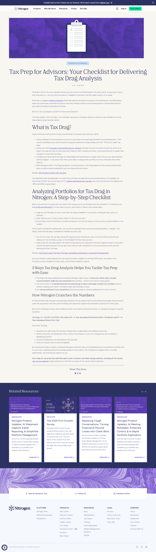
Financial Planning (77, 63)
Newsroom (134, 515)
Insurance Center (66, 529)
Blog (85, 511)
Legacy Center (65, 522)
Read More (68, 457)
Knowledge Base (90, 525)
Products (64, 508)
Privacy (110, 511)
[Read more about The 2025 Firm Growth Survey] (60, 405)
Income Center (65, 518)
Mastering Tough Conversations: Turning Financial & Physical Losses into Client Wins (95, 426)
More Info (33, 457)
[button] (135, 9)
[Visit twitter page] (146, 547)
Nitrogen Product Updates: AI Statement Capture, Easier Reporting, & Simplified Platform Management (25, 427)
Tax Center (64, 525)
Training (87, 522)
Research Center (66, 515)
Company (134, 508)
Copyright (111, 522)
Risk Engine (64, 536)
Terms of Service (113, 515)
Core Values (135, 522)
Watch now (105, 3)
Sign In (123, 9)
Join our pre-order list (40, 361)
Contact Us (81, 494)
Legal (109, 508)
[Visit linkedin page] (142, 547)
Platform (41, 508)
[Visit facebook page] (137, 547)
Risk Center (64, 511)
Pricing (74, 9)
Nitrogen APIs (42, 511)
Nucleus (63, 532)
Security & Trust (113, 518)
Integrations (41, 518)
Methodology (89, 515)
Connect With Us (136, 529)
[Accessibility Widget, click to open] (4, 547)
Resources (89, 508)
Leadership (134, 518)
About (132, 511)
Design (86, 535)
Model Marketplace (44, 515)
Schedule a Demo (123, 494)
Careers (133, 525)
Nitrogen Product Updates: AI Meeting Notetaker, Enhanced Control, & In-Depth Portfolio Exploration (129, 427)
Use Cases (88, 518)
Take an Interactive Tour (37, 494)
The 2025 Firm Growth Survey (60, 422)
